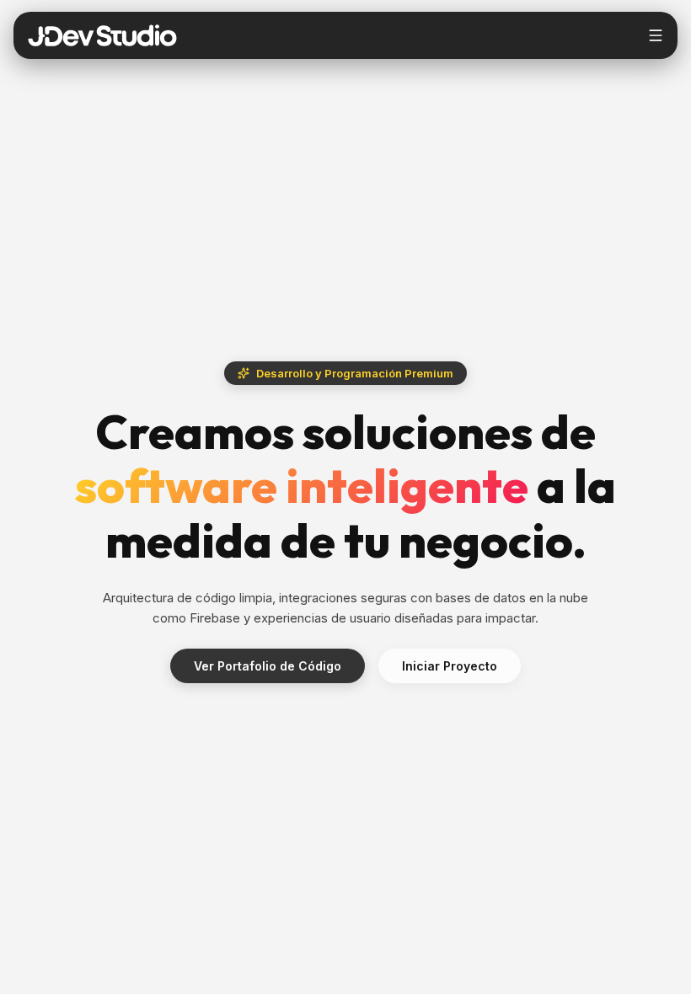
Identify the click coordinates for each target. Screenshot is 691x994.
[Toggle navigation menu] (655, 35)
